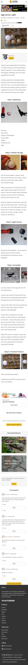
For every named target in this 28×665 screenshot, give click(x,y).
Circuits (4, 607)
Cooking (4, 616)
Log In (14, 484)
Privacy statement (7, 657)
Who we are (5, 639)
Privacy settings (17, 657)
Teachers (4, 623)
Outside (4, 620)
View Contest (14, 405)
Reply (14, 507)
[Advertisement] (14, 8)
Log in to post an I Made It (14, 424)
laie (6, 516)
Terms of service (18, 655)
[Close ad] (26, 6)
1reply (4, 510)
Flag (5, 504)
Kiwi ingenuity (9, 536)
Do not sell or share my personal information (14, 659)
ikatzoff (7, 553)
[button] (2, 2)
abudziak (7, 494)
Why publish (5, 630)
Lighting (17, 18)
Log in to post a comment (14, 583)
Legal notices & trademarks (10, 662)
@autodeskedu (7, 649)
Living (3, 618)
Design (3, 612)
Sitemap (4, 636)
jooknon (5, 18)
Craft (3, 614)
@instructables (8, 646)
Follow (11, 58)
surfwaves (8, 569)
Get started (4, 632)
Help (3, 634)
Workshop (10, 18)
